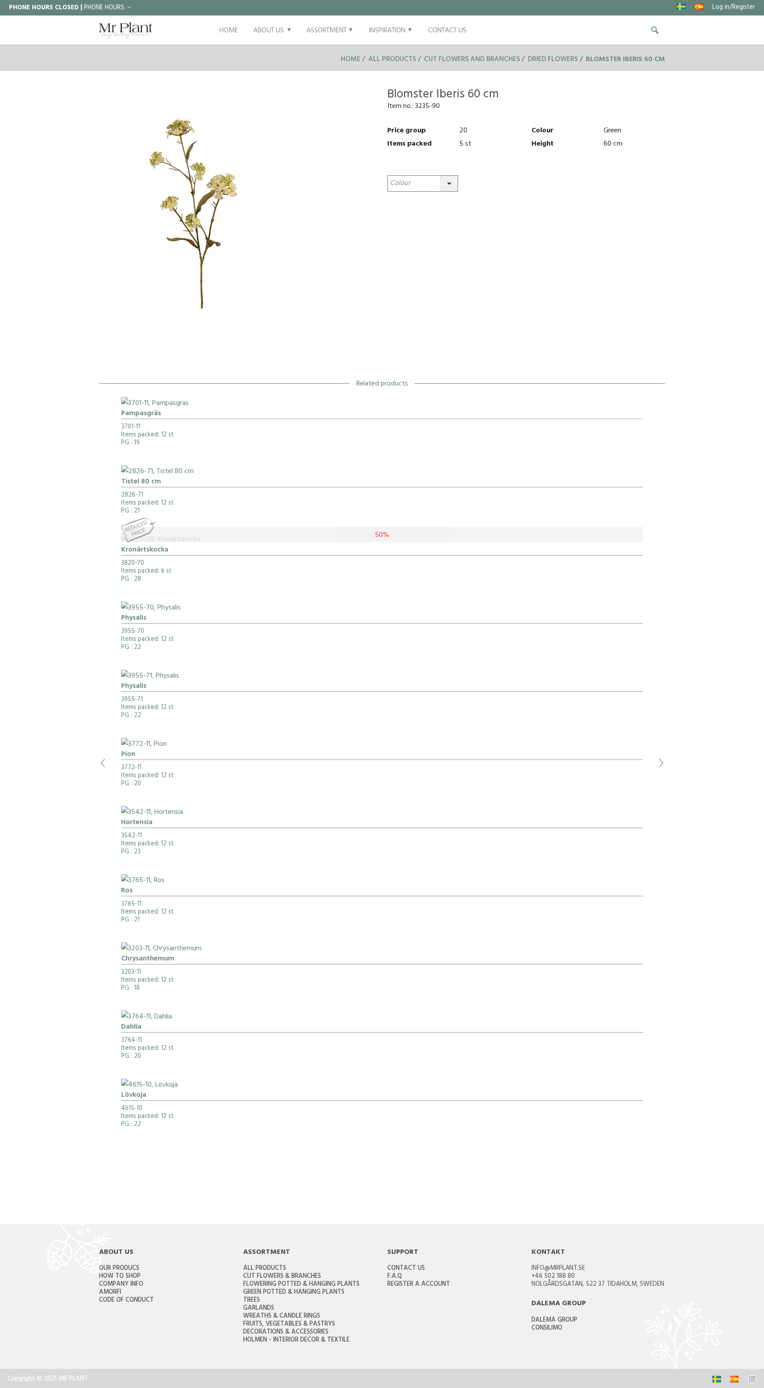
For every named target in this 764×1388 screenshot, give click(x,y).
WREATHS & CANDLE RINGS (281, 1316)
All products (392, 59)
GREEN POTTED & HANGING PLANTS (293, 1293)
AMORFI (110, 1293)
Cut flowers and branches (472, 59)
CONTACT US (447, 31)
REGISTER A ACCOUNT (418, 1285)
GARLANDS (258, 1309)
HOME (228, 31)
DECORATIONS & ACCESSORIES (286, 1332)
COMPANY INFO (121, 1285)
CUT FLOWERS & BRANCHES (282, 1277)
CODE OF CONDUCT (126, 1301)
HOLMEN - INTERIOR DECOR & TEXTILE (296, 1340)
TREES (251, 1301)
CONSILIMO (546, 1328)
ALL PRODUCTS (264, 1269)
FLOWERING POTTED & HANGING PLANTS (301, 1285)
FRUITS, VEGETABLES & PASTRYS (289, 1324)
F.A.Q (394, 1277)
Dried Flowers (553, 59)
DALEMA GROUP (554, 1320)
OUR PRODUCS (119, 1269)
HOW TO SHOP (120, 1277)
